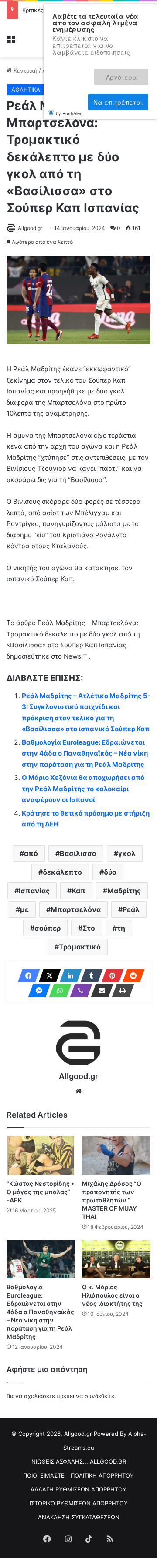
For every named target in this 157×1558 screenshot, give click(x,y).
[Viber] (78, 990)
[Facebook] (26, 975)
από (31, 853)
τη (121, 928)
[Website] (78, 1091)
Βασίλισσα (78, 853)
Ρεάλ (131, 909)
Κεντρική (25, 70)
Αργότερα (127, 73)
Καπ (78, 890)
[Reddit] (131, 975)
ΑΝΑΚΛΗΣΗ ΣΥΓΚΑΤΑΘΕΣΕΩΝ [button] (78, 1517)
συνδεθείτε (99, 1395)
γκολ (127, 853)
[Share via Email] (99, 990)
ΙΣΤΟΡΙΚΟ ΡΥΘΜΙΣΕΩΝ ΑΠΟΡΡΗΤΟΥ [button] (79, 1503)
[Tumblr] (89, 975)
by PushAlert (69, 101)
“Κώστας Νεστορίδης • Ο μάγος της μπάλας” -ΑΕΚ (40, 1192)
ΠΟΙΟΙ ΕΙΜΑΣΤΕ (44, 1475)
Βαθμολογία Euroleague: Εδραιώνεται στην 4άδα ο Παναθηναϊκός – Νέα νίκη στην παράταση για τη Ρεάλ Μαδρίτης (85, 753)
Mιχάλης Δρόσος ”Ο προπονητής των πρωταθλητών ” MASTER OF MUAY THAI (111, 1200)
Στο (88, 928)
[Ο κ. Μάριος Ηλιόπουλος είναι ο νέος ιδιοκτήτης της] (116, 1259)
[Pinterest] (110, 975)
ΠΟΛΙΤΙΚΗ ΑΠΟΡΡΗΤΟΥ (102, 1475)
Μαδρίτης (124, 890)
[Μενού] (11, 41)
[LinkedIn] (68, 975)
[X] (47, 975)
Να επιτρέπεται (118, 92)
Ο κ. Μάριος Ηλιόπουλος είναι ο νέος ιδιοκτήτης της (112, 1295)
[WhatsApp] (57, 990)
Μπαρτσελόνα (76, 909)
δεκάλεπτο (62, 872)
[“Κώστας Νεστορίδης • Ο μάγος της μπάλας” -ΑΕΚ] (41, 1155)
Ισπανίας (34, 890)
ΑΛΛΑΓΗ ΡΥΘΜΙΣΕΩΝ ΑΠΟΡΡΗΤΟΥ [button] (78, 1489)
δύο (110, 872)
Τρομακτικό (80, 946)
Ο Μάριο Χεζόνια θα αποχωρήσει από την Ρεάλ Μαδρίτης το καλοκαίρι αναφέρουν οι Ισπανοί (83, 788)
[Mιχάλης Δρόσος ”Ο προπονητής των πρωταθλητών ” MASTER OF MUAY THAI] (116, 1155)
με (24, 909)
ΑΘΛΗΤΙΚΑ (25, 89)
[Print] (120, 990)
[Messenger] (36, 990)
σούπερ (47, 928)
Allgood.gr (30, 228)
